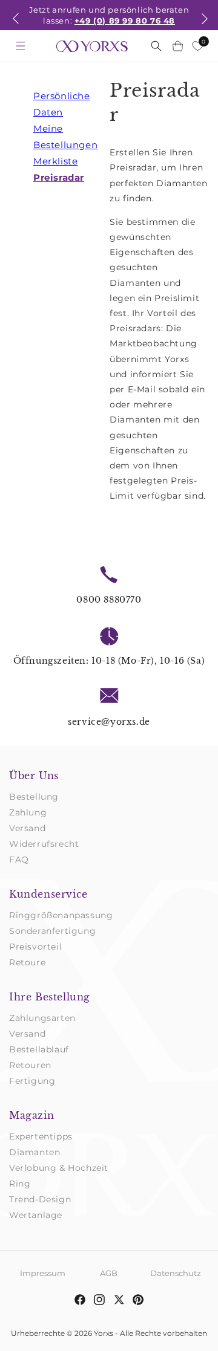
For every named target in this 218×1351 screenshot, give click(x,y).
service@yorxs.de (109, 721)
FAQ (19, 859)
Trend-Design (40, 1199)
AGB (108, 1273)
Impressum (42, 1273)
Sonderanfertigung (52, 930)
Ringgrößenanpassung (61, 915)
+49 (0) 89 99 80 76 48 (124, 20)
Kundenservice (48, 894)
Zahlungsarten (42, 1017)
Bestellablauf (39, 1049)
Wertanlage (35, 1215)
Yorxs (103, 1333)
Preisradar (58, 177)
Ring (19, 1183)
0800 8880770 (108, 599)
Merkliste (55, 161)
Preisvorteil (35, 946)
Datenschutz (175, 1273)
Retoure (27, 962)
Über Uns (34, 775)
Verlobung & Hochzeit (58, 1167)
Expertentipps (41, 1136)
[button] (15, 26)
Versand (27, 828)
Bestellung (34, 796)
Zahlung (28, 812)
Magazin (31, 1115)
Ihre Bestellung (49, 997)
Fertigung (32, 1080)
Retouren (30, 1065)
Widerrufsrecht (44, 843)
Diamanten (34, 1152)
